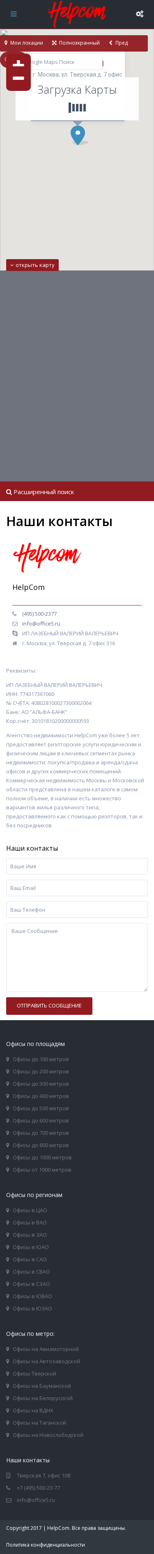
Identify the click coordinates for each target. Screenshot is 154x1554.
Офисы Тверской (34, 1373)
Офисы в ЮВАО (32, 1296)
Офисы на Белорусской (43, 1398)
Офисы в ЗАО (30, 1234)
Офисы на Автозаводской (46, 1361)
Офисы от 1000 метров (42, 1169)
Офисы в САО (30, 1259)
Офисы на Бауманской (42, 1385)
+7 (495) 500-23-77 (38, 1487)
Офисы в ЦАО (30, 1210)
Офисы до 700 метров (41, 1132)
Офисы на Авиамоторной (46, 1349)
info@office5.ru (41, 623)
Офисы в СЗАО (31, 1283)
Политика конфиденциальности (45, 1544)
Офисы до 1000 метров (42, 1157)
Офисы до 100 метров (41, 1059)
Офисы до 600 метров (41, 1120)
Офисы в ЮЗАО (32, 1308)
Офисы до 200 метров (41, 1071)
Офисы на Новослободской (48, 1435)
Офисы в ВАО (30, 1222)
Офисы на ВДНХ (33, 1410)
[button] (82, 137)
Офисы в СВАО (31, 1271)
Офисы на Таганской (39, 1422)
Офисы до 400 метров (41, 1096)
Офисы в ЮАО (31, 1247)
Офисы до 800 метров (41, 1145)
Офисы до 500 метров (41, 1108)
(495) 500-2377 (39, 613)
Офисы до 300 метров (41, 1083)
